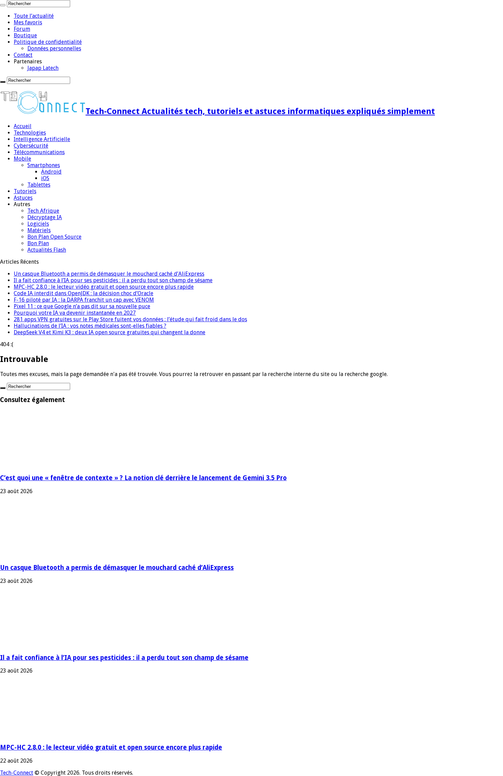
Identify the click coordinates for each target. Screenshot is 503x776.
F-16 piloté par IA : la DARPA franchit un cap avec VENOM (84, 300)
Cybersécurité (31, 145)
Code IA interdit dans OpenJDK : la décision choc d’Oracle (83, 293)
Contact (23, 55)
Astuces (23, 198)
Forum (22, 29)
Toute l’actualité (34, 16)
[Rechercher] (2, 5)
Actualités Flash (46, 250)
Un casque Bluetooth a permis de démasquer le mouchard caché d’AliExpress (109, 274)
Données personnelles (54, 48)
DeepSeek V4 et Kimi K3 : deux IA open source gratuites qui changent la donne (109, 332)
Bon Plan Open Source (54, 237)
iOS (45, 178)
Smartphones (43, 165)
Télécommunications (39, 152)
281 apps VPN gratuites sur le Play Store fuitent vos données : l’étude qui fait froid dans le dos (130, 319)
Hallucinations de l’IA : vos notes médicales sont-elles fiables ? (90, 326)
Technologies (30, 132)
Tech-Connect (16, 772)
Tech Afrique (43, 211)
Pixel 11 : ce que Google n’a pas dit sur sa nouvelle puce (82, 306)
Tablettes (38, 185)
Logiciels (38, 224)
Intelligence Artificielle (42, 139)
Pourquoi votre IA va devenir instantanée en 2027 (75, 313)
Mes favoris (28, 22)
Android (51, 171)
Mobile (22, 158)
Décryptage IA (44, 217)
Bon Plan (38, 243)
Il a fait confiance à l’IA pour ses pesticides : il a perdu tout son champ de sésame (113, 280)
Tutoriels (25, 191)
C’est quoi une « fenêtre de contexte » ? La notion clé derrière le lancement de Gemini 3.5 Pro (143, 477)
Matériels (39, 230)
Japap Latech (43, 68)
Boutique (25, 35)
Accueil (22, 126)
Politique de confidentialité (48, 42)
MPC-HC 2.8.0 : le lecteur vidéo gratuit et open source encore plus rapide (104, 287)
